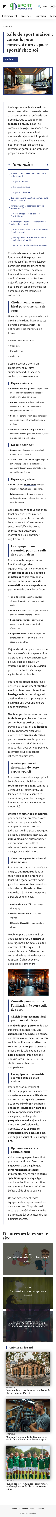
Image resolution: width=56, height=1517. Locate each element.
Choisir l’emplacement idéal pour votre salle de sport (28, 175)
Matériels (10, 59)
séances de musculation (22, 124)
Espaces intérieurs (21, 181)
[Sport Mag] (21, 6)
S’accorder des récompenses (28, 1291)
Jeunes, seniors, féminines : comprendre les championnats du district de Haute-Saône (27, 1486)
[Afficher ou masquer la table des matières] (41, 164)
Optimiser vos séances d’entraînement (30, 245)
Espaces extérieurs (21, 187)
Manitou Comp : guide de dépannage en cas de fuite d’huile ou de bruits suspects (27, 1438)
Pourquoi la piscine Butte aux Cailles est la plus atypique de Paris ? (28, 1392)
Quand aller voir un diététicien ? (28, 1257)
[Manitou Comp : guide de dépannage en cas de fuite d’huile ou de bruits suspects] (28, 1415)
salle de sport (33, 107)
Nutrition (28, 1254)
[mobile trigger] (5, 6)
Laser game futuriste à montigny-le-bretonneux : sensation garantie (28, 1325)
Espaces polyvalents (22, 192)
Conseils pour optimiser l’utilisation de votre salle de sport (28, 223)
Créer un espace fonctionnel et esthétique (26, 215)
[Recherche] (39, 6)
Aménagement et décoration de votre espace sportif (27, 207)
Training (28, 1288)
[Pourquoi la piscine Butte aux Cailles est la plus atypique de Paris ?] (28, 1369)
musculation (30, 484)
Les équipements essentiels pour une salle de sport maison (29, 199)
